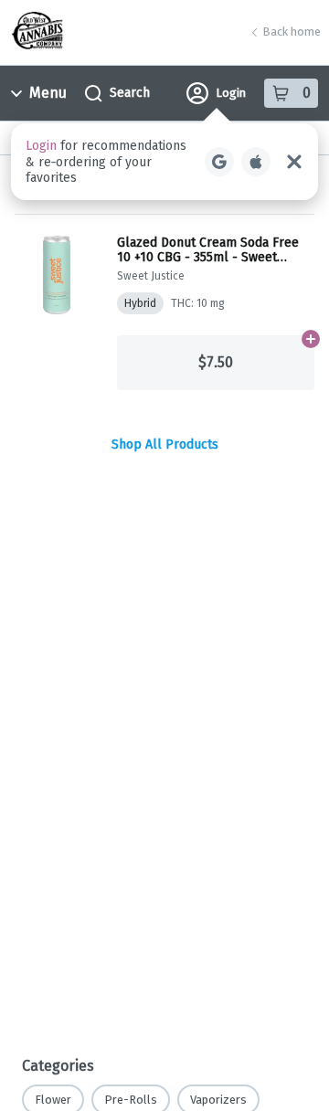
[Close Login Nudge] (294, 162)
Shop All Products (164, 445)
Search (130, 93)
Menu (48, 92)
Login (231, 93)
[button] (164, 161)
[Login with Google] (219, 161)
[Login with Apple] (256, 161)
